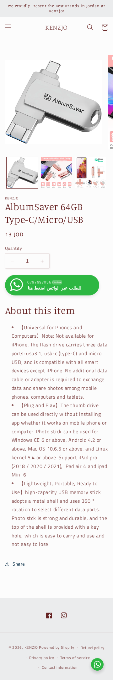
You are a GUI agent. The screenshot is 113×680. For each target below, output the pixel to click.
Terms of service (75, 657)
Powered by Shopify (56, 647)
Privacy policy (41, 657)
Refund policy (93, 647)
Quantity (13, 248)
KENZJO (31, 647)
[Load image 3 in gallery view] (90, 172)
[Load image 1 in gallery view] (22, 172)
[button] (8, 27)
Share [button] (19, 563)
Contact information (59, 667)
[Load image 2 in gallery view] (56, 172)
